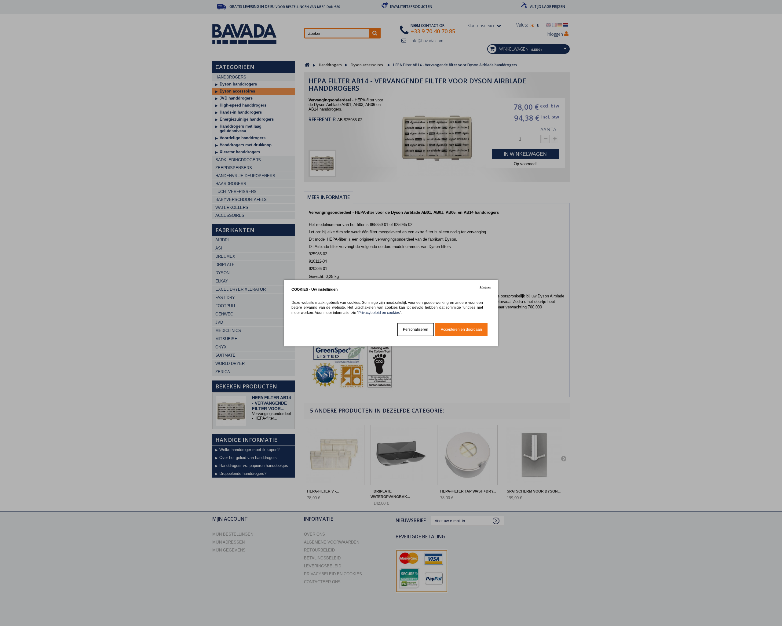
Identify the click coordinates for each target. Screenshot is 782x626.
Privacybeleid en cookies (379, 313)
